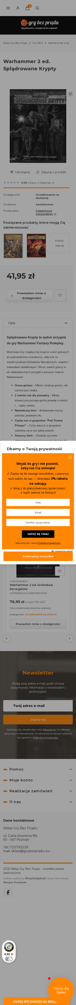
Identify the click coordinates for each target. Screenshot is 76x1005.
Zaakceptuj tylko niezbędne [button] (38, 530)
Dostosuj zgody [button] (38, 543)
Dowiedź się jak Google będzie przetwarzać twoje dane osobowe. (32, 505)
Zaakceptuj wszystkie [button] (38, 556)
